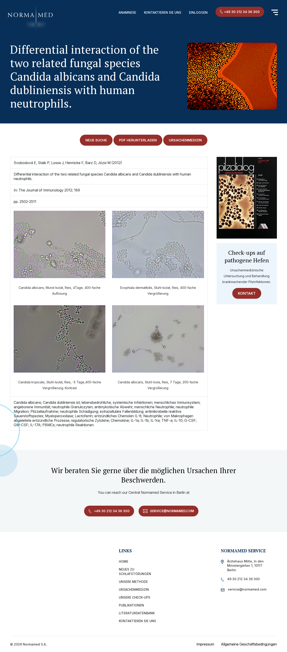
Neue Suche (96, 140)
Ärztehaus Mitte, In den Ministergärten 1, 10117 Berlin (245, 565)
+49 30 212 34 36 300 (242, 12)
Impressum (205, 644)
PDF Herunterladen (138, 140)
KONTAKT (247, 293)
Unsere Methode (133, 582)
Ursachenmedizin (134, 589)
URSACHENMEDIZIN (185, 140)
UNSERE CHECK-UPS (134, 597)
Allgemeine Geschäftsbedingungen (249, 644)
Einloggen (198, 12)
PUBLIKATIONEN (131, 605)
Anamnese (127, 12)
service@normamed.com (171, 511)
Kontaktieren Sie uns (162, 12)
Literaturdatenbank (137, 613)
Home (123, 561)
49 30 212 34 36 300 (243, 579)
